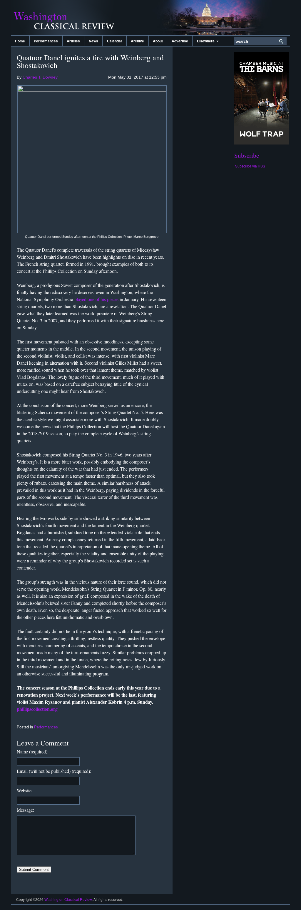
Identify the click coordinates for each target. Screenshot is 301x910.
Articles (73, 41)
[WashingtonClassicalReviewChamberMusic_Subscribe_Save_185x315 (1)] (261, 142)
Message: (25, 810)
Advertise (180, 41)
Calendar (114, 41)
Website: (25, 790)
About (158, 41)
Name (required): (33, 751)
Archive (137, 41)
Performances (46, 41)
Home (20, 41)
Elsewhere (206, 41)
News (93, 41)
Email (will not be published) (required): (54, 771)
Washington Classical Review (69, 17)
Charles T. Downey (40, 77)
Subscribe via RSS (250, 165)
